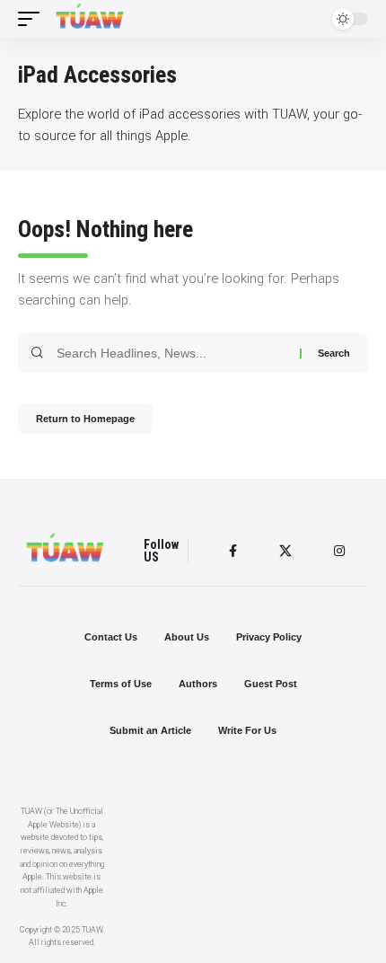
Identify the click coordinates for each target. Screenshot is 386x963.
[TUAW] (89, 19)
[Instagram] (339, 551)
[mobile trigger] (33, 19)
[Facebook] (232, 551)
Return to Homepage (85, 418)
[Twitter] (285, 551)
